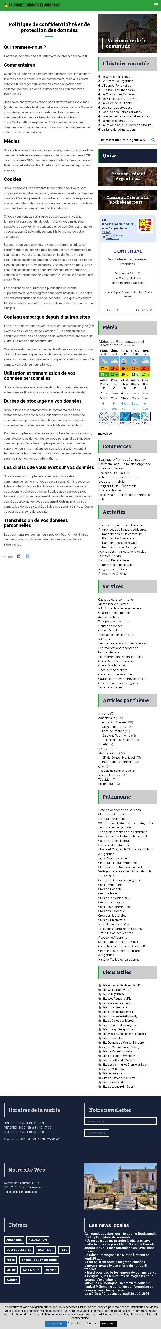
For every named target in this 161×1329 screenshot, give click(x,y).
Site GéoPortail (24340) (116, 989)
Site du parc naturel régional (119, 1025)
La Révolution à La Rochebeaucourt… (127, 125)
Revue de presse (109, 775)
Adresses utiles (108, 617)
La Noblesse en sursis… (117, 120)
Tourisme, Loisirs (109, 556)
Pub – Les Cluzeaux (111, 468)
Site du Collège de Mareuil (118, 1020)
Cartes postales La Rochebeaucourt (122, 836)
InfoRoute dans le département (120, 608)
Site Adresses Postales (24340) (122, 985)
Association (38, 1240)
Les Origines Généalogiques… (122, 112)
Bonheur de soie (109, 490)
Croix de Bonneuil (110, 889)
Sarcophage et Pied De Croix (118, 942)
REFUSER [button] (108, 1323)
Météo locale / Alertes (113, 604)
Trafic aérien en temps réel (116, 635)
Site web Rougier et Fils (116, 998)
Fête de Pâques (113, 731)
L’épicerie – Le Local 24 (114, 473)
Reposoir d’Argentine (112, 937)
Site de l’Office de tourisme (119, 1077)
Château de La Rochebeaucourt (120, 867)
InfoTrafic (104, 639)
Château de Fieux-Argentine (117, 863)
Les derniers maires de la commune (122, 832)
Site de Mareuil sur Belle (117, 1051)
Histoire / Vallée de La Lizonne (119, 959)
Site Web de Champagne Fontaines (124, 1033)
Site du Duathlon (112, 1038)
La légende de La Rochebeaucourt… (126, 116)
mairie (11, 1270)
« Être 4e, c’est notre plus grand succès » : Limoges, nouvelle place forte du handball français (115, 1265)
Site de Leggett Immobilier (118, 1055)
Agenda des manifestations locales (122, 551)
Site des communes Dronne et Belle (124, 1064)
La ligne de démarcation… (119, 129)
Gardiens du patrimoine (39, 1260)
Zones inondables (110, 687)
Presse (51, 1270)
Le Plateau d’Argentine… (118, 81)
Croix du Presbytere (111, 920)
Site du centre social (114, 1007)
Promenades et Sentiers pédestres (122, 529)
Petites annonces (110, 626)
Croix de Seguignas (111, 902)
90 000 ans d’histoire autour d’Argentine (126, 823)
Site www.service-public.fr (118, 1003)
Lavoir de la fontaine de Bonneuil (120, 928)
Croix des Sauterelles (112, 915)
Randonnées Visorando (118, 538)
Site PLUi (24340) (113, 994)
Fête (63, 1250)
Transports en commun (114, 621)
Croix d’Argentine (110, 885)
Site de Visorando (113, 1082)
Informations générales (118, 762)
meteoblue (105, 433)
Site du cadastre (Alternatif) (119, 1016)
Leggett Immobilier (111, 481)
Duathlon (45, 1250)
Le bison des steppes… (117, 107)
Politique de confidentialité (20, 1191)
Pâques (11, 1280)
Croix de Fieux (107, 893)
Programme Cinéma (112, 573)
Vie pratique (106, 784)
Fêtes (10, 1260)
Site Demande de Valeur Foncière (123, 1042)
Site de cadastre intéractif (118, 1086)
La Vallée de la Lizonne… (118, 103)
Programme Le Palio (112, 569)
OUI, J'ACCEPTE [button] (56, 1324)
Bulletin (103, 744)
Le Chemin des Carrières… (119, 94)
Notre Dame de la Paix (113, 924)
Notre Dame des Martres (115, 933)
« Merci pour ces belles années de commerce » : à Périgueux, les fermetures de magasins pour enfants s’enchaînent (120, 1276)
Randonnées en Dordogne (120, 547)
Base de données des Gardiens (119, 810)
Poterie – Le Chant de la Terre (118, 477)
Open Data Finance (111, 665)
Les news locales (109, 1225)
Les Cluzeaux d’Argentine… (120, 99)
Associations (106, 718)
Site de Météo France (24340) (120, 1047)
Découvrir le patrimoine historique (121, 525)
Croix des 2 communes (114, 907)
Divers (102, 748)
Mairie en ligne (108, 753)
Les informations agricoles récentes (122, 643)
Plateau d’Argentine (112, 819)
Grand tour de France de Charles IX (122, 946)
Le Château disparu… (116, 77)
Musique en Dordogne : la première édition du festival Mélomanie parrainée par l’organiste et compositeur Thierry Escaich (118, 1286)
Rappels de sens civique (114, 770)
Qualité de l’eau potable (114, 613)
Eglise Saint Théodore (113, 858)
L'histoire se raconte (120, 740)
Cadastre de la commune (115, 599)
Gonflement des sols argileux (118, 683)
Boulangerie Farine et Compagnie (121, 459)
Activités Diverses (114, 722)
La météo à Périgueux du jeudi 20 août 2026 (116, 1293)
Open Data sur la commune (117, 661)
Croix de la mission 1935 (114, 898)
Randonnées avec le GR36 (120, 543)
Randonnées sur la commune (122, 534)
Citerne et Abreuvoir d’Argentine (120, 880)
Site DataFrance (112, 1073)
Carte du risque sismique (115, 674)
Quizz (102, 766)
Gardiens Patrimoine (116, 735)
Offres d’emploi (108, 630)
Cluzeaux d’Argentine (112, 814)
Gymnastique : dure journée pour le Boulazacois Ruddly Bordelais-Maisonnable (120, 1235)
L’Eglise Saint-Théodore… (118, 90)
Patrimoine (31, 1270)
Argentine (14, 1240)
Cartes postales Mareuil (114, 841)
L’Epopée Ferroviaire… (116, 85)
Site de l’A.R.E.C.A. (113, 1069)
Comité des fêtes (114, 726)
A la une (103, 713)
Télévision (104, 779)
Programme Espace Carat (116, 565)
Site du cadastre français (118, 1011)
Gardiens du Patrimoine (114, 845)
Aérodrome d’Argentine (114, 827)
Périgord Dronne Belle (113, 560)
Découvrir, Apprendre (112, 670)
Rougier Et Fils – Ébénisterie (117, 486)
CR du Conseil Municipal (118, 757)
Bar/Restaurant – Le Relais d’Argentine (124, 464)
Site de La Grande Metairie (118, 1060)
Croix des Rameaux (111, 911)
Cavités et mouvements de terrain (121, 679)
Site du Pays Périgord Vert (118, 1029)
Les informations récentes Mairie (120, 657)
